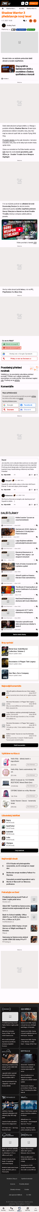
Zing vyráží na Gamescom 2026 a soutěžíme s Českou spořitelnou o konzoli (25, 70)
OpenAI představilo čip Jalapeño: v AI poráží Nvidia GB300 (9, 1084)
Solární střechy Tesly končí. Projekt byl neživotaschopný (8, 1161)
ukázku (17, 380)
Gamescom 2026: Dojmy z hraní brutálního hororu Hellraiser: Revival (29, 1033)
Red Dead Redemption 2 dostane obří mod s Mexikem (26, 599)
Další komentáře (19, 745)
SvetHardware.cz (8, 922)
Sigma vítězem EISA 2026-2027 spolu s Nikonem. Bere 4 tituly (28, 1151)
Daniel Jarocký (7, 537)
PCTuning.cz (6, 942)
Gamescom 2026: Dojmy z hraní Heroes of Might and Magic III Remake (14, 928)
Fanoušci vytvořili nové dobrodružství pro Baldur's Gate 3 (26, 624)
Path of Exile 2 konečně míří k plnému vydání (26, 565)
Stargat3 (8, 480)
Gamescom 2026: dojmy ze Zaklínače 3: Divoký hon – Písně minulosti (26, 531)
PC (14, 29)
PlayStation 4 (22, 29)
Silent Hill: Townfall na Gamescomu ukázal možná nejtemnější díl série (16, 907)
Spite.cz (5, 910)
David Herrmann (8, 525)
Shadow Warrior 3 (11, 8)
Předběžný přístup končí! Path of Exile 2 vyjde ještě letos (15, 898)
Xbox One (32, 29)
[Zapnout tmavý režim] (26, 3)
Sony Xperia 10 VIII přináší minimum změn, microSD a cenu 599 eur (28, 1167)
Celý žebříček (19, 850)
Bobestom (9, 495)
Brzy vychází (7, 642)
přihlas (34, 396)
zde (2, 380)
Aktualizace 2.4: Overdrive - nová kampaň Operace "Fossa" (29, 1122)
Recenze (4, 552)
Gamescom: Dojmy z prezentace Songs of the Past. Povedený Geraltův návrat (29, 1089)
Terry (5, 560)
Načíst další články (19, 634)
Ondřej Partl (11, 25)
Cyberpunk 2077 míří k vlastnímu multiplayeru (24, 611)
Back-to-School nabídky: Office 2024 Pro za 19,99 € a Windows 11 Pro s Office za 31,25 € (15, 917)
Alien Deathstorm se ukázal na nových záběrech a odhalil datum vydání (29, 1078)
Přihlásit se (33, 3)
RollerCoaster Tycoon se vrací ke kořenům (25, 518)
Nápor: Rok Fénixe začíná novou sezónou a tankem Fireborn (29, 1113)
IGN (3, 152)
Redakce (6, 78)
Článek (4, 66)
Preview (4, 529)
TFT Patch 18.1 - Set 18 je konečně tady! (10, 1129)
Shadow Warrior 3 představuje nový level (32, 8)
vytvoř (21, 398)
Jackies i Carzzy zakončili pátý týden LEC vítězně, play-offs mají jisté (9, 1114)
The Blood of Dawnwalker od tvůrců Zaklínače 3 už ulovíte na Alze (26, 589)
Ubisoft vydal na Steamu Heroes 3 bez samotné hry (25, 576)
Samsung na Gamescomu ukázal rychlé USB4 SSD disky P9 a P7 (15, 938)
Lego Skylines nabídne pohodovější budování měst (26, 542)
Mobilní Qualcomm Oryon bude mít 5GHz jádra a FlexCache (10, 1170)
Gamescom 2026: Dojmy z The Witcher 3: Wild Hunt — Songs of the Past (28, 1042)
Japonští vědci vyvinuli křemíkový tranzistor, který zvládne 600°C (9, 1075)
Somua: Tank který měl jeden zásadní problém (28, 1129)
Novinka (21, 8)
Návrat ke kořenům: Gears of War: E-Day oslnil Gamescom (8, 1033)
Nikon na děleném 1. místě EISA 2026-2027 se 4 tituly (28, 1159)
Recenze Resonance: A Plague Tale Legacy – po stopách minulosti (25, 554)
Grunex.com (6, 902)
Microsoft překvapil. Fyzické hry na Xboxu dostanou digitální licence (8, 1043)
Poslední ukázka (8, 140)
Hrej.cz (4, 933)
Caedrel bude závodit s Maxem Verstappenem (9, 1123)
